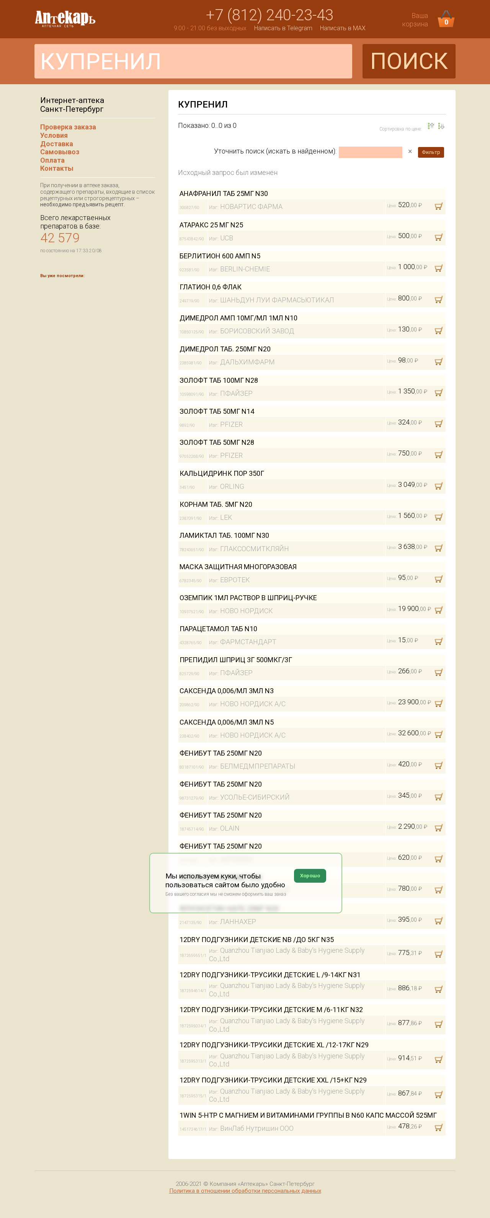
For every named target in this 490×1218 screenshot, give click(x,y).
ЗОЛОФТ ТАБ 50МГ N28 (217, 442)
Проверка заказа (68, 127)
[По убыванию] (431, 126)
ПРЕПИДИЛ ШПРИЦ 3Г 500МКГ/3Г (236, 660)
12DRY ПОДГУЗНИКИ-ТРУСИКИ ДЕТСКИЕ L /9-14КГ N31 (270, 975)
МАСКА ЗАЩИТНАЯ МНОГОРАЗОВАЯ (238, 567)
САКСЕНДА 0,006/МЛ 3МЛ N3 (227, 691)
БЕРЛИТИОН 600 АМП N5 (220, 256)
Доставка (56, 144)
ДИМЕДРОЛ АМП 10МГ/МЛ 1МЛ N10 (238, 318)
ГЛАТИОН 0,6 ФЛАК (211, 287)
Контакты (57, 168)
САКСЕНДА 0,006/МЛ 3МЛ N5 (227, 722)
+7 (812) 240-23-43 (269, 15)
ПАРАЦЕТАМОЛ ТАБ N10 (218, 629)
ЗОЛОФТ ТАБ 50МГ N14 (217, 411)
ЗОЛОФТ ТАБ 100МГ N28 (219, 380)
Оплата (52, 160)
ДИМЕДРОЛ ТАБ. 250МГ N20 (225, 349)
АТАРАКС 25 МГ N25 (211, 225)
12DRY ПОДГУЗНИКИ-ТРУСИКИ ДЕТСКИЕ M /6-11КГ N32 (271, 1010)
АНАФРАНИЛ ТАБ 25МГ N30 (224, 193)
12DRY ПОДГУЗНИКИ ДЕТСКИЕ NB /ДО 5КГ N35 (257, 940)
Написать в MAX (343, 28)
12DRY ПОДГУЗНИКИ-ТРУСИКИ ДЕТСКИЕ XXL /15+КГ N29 (273, 1080)
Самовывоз (59, 152)
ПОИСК (409, 61)
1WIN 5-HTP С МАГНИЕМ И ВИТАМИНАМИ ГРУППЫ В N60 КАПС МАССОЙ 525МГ (308, 1115)
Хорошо (310, 875)
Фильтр (431, 152)
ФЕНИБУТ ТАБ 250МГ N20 (221, 753)
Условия (54, 135)
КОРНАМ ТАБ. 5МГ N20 (216, 504)
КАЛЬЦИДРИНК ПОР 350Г (222, 473)
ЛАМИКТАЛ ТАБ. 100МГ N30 (224, 535)
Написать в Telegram (283, 28)
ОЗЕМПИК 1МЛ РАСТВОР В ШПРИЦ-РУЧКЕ (248, 598)
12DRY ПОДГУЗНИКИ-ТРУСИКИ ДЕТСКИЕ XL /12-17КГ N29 (274, 1045)
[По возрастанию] (441, 126)
